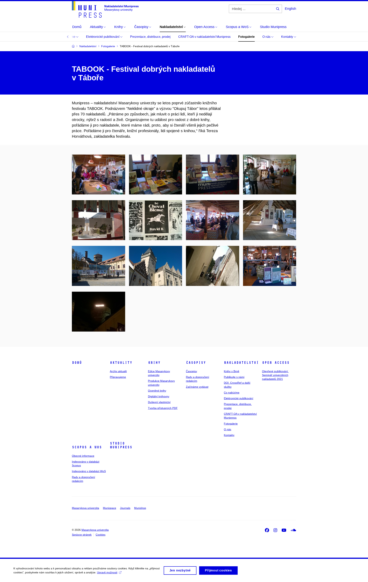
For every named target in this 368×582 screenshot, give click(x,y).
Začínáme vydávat (197, 386)
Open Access (275, 363)
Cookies (100, 534)
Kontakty (287, 36)
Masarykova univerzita (85, 508)
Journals (125, 508)
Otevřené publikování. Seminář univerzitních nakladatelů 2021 (275, 375)
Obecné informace (83, 455)
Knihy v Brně (231, 371)
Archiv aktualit (118, 371)
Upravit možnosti (107, 572)
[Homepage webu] (105, 9)
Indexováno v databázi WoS (89, 471)
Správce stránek (82, 534)
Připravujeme (118, 377)
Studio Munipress (121, 445)
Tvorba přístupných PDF (163, 408)
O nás (266, 36)
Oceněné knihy (157, 390)
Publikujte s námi (234, 377)
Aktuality (121, 363)
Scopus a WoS (87, 447)
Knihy (154, 363)
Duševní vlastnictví (159, 402)
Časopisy (196, 363)
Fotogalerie (246, 36)
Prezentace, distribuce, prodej (150, 36)
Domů (77, 363)
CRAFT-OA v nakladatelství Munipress (204, 36)
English (290, 9)
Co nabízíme (231, 392)
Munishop (140, 508)
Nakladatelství (241, 363)
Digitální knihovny (158, 396)
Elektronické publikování (103, 36)
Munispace (109, 508)
